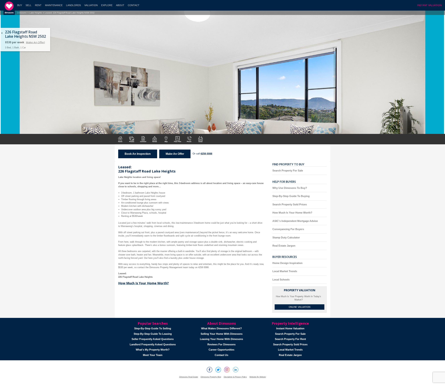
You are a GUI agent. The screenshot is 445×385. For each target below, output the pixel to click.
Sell (28, 5)
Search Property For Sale (287, 170)
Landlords (73, 5)
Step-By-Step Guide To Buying (291, 196)
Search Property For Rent (290, 339)
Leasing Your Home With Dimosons (221, 339)
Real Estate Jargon (283, 245)
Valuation (91, 5)
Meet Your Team (152, 355)
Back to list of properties (1, 33)
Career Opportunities (221, 349)
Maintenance (54, 5)
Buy (19, 5)
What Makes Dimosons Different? (221, 328)
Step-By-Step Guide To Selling (152, 328)
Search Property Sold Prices (289, 204)
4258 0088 (206, 153)
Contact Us (221, 355)
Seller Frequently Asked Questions (153, 339)
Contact (133, 5)
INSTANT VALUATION (429, 5)
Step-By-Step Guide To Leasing (153, 333)
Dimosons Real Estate (188, 377)
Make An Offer (175, 153)
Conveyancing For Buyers (288, 229)
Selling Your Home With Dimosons (221, 333)
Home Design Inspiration (287, 263)
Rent (38, 5)
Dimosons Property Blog (211, 377)
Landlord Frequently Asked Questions (153, 344)
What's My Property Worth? (152, 349)
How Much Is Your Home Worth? (143, 283)
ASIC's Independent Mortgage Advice (295, 220)
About (120, 5)
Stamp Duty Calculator (286, 237)
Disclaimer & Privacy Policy (235, 377)
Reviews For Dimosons (221, 344)
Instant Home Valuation (290, 328)
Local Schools (281, 279)
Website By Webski (257, 377)
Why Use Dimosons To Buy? (289, 187)
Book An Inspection (138, 153)
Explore (106, 5)
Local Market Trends (284, 271)
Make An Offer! (35, 42)
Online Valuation (299, 307)
